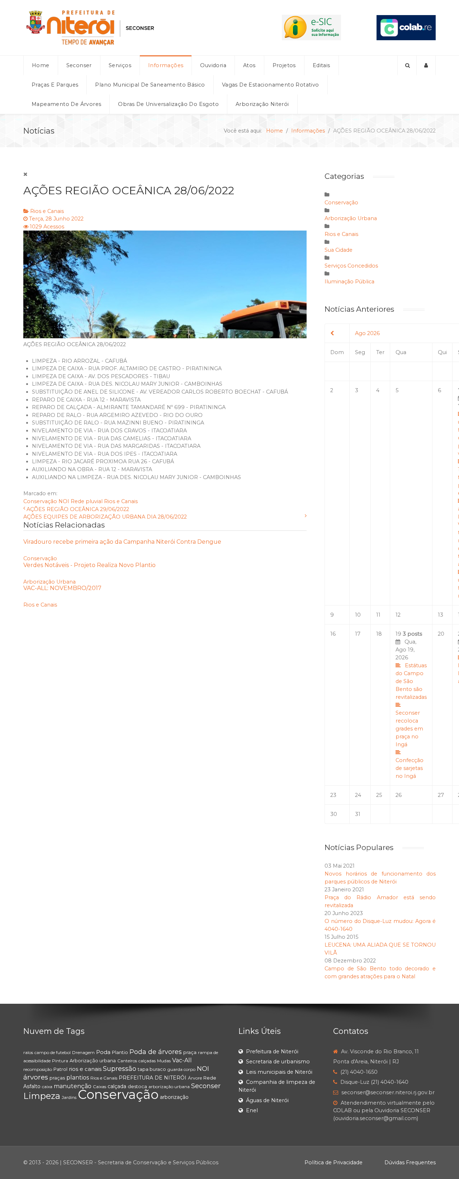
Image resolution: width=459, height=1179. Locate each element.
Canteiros (127, 1060)
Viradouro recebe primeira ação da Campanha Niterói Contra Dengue (122, 541)
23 (333, 795)
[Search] (407, 65)
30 (333, 814)
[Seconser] (134, 27)
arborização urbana (169, 1086)
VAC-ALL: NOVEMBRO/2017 (62, 588)
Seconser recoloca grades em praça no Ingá (409, 729)
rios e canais (85, 1069)
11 (378, 615)
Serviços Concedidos (351, 266)
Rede (209, 1078)
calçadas (147, 1060)
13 (440, 615)
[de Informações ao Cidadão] (311, 27)
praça (190, 1052)
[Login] (426, 65)
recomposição (37, 1069)
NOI (63, 501)
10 (358, 615)
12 (398, 615)
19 (411, 705)
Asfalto (32, 1086)
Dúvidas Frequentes (410, 1162)
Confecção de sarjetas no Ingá (409, 768)
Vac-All (182, 1060)
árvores (35, 1077)
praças (57, 1078)
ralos (28, 1052)
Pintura (60, 1060)
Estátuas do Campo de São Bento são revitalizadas (411, 681)
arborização (174, 1097)
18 (379, 634)
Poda (103, 1052)
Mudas (164, 1060)
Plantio (120, 1052)
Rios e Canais (47, 211)
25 (379, 795)
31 (357, 814)
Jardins (69, 1097)
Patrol (60, 1069)
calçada (117, 1086)
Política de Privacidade (333, 1162)
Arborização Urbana (49, 582)
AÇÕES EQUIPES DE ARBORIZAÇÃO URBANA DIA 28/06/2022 (105, 517)
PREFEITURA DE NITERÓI (152, 1077)
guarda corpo (181, 1069)
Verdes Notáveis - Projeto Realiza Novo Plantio (89, 565)
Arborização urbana (93, 1060)
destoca (137, 1086)
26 (399, 795)
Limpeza (41, 1096)
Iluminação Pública (349, 281)
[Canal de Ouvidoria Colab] (406, 27)
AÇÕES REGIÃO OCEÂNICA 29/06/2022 (78, 509)
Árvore (195, 1078)
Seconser (206, 1086)
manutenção (72, 1086)
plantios (77, 1077)
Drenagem (83, 1052)
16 (333, 634)
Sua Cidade (338, 250)
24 (358, 795)
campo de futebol (52, 1052)
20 (441, 634)
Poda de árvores (155, 1052)
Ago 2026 (367, 333)
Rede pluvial (87, 501)
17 (357, 634)
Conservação (40, 501)
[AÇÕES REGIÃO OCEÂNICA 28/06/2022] (165, 284)
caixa (47, 1086)
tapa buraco (152, 1069)
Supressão (119, 1069)
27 (441, 795)
